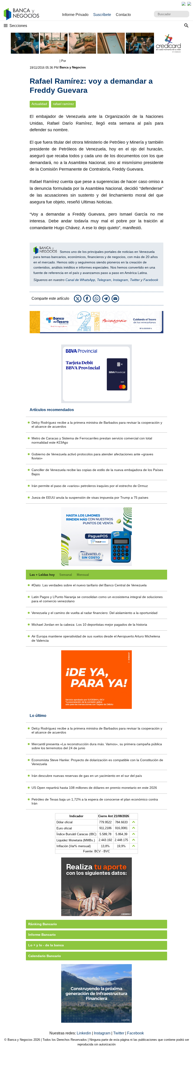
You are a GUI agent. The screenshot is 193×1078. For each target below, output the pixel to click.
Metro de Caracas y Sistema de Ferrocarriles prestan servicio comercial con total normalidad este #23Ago (92, 440)
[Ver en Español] (189, 4)
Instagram (120, 280)
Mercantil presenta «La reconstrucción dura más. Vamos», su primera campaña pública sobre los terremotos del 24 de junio (97, 746)
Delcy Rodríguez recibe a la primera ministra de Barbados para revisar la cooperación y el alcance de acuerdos (97, 424)
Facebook (150, 280)
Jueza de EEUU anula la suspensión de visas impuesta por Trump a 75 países (90, 497)
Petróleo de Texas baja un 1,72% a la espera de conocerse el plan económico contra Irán (95, 801)
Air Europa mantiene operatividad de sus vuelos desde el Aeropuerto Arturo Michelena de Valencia (96, 638)
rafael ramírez (63, 104)
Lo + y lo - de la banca (46, 945)
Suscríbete (102, 15)
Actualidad (39, 104)
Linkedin (84, 1033)
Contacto (123, 15)
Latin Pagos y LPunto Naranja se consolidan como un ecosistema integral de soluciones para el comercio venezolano (97, 599)
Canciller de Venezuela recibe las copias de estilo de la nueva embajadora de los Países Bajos (97, 472)
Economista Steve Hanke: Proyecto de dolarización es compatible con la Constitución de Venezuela (97, 762)
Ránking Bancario (42, 924)
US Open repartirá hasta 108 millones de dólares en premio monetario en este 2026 (94, 788)
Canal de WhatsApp (80, 280)
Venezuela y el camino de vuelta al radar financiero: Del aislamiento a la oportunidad (94, 613)
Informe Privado (75, 15)
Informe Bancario (42, 934)
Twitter (135, 280)
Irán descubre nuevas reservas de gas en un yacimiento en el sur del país (87, 776)
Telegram (104, 280)
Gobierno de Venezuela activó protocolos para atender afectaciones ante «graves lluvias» (92, 456)
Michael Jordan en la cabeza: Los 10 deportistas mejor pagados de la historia (89, 624)
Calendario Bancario (44, 956)
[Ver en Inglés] (183, 4)
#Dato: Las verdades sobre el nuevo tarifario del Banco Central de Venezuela (89, 585)
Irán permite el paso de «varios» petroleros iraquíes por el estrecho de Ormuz (90, 486)
